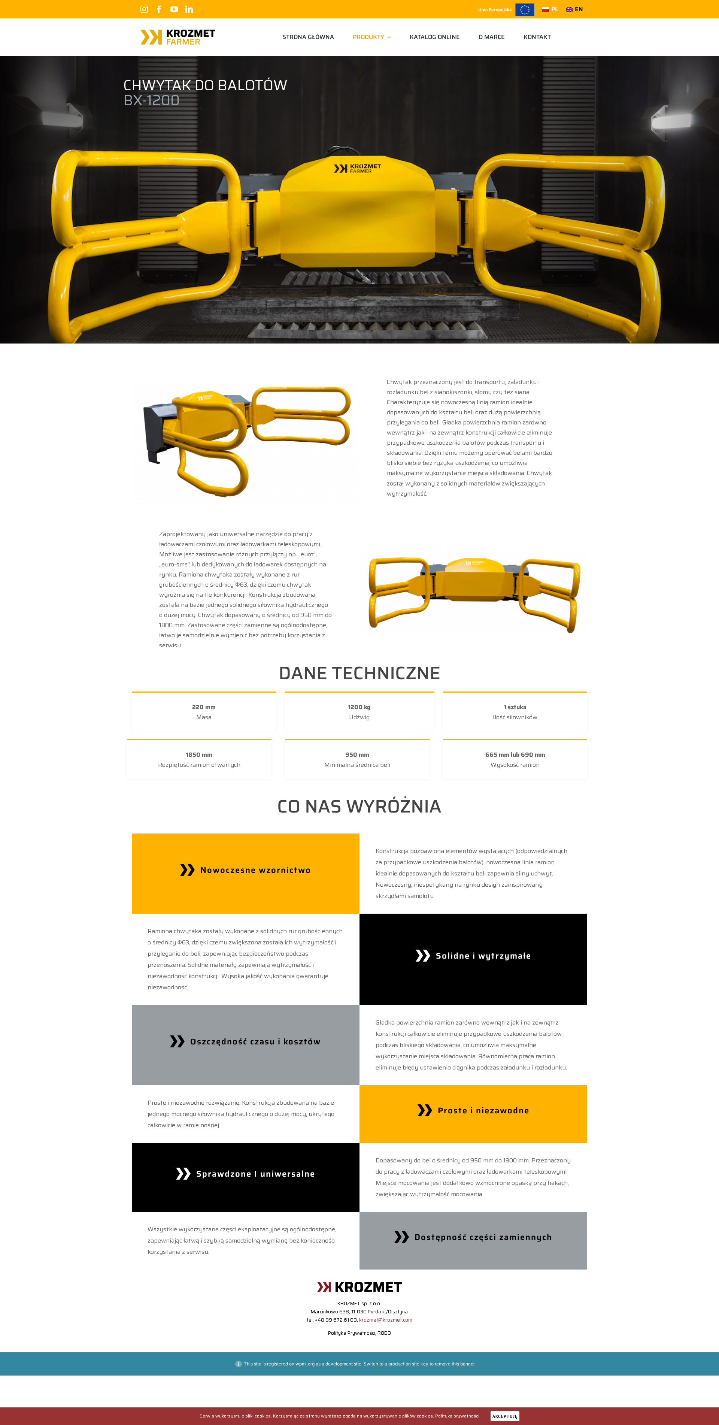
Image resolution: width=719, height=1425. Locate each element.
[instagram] (144, 9)
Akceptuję (505, 1416)
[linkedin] (189, 9)
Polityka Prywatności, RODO (359, 1333)
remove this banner (454, 1364)
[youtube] (174, 9)
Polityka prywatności (457, 1415)
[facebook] (159, 9)
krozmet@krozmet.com (385, 1320)
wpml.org (305, 1364)
